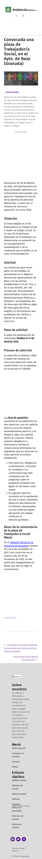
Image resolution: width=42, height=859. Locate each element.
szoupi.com (25, 856)
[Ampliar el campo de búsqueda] (23, 16)
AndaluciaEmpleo (12, 92)
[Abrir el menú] (16, 15)
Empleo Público (10, 618)
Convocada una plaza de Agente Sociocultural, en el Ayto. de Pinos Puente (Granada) (20, 648)
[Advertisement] (21, 159)
